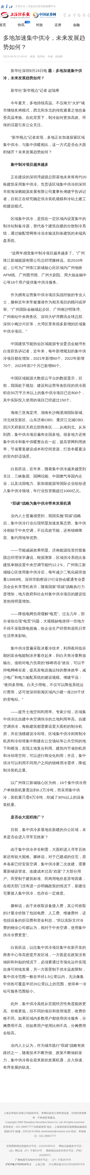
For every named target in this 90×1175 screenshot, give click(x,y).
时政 (39, 25)
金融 (76, 25)
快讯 (21, 25)
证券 (58, 25)
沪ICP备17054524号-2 (18, 1164)
